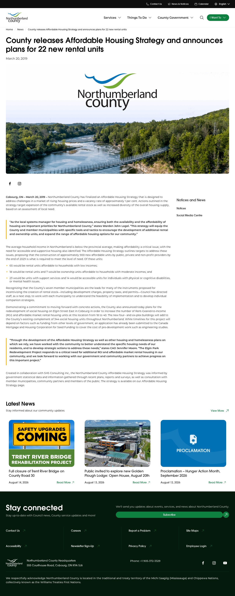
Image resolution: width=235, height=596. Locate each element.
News (20, 29)
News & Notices (180, 4)
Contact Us (156, 4)
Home (9, 29)
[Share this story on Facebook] (10, 184)
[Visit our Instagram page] (19, 184)
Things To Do (137, 17)
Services (110, 17)
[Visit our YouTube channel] (225, 563)
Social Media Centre (189, 215)
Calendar (203, 4)
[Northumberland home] (17, 17)
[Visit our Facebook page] (203, 563)
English (222, 4)
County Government (173, 17)
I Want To (215, 17)
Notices (181, 208)
